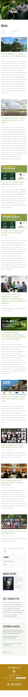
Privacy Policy (5, 677)
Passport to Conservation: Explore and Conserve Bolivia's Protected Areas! (13, 398)
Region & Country (14, 30)
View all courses (7, 652)
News (6, 557)
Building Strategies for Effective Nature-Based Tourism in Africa (12, 446)
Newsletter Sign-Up (8, 561)
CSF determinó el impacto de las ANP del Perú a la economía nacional (12, 232)
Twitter (11, 668)
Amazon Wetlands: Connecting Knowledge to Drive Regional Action (14, 55)
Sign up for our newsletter (10, 615)
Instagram (17, 668)
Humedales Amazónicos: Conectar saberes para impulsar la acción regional (13, 120)
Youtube (14, 668)
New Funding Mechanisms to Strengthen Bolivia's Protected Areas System (12, 482)
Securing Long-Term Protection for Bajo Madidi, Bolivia (13, 532)
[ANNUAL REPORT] (8, 583)
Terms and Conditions (21, 677)
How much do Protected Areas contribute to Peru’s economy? (12, 183)
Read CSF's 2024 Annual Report (19, 586)
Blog (5, 564)
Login (17, 675)
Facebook (9, 668)
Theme (3, 30)
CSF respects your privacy (10, 616)
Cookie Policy (12, 677)
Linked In (19, 668)
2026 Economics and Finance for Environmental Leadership (10, 637)
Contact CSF (12, 675)
